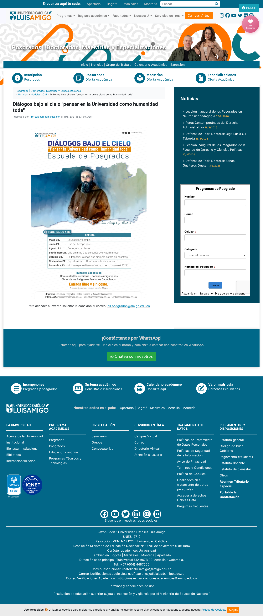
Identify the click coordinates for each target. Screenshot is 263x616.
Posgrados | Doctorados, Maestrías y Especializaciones (48, 90)
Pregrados (56, 440)
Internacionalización (20, 461)
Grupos (97, 442)
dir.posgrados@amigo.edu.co (128, 306)
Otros (224, 475)
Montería (150, 4)
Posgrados (57, 446)
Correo (139, 442)
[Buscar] (216, 4)
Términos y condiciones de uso (131, 586)
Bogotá (112, 4)
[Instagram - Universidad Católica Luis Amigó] (222, 15)
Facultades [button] (120, 16)
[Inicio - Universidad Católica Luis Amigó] (30, 15)
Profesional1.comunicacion (45, 116)
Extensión (177, 64)
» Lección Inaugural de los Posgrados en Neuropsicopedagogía (212, 113)
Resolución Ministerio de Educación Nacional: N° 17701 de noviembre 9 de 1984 (131, 546)
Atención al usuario (148, 455)
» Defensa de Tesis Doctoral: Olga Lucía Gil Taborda (214, 136)
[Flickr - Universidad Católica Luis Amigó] (246, 15)
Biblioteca (13, 455)
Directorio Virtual (147, 448)
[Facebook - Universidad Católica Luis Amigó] (227, 15)
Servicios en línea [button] (168, 16)
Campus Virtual (199, 15)
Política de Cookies (191, 474)
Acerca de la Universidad (24, 436)
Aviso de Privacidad (191, 461)
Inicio (84, 64)
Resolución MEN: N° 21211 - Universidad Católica (131, 541)
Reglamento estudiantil (236, 457)
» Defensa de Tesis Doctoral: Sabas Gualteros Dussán (209, 163)
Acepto (233, 610)
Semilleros (99, 436)
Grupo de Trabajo (119, 64)
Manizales (131, 4)
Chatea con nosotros (133, 356)
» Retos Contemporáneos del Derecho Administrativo (211, 125)
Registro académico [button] (92, 16)
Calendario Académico (151, 64)
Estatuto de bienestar (235, 469)
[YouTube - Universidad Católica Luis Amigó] (233, 15)
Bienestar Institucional (22, 448)
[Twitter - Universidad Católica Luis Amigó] (240, 15)
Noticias (97, 64)
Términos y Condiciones (194, 468)
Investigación (103, 425)
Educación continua (63, 452)
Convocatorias (102, 448)
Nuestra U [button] (142, 16)
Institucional (15, 442)
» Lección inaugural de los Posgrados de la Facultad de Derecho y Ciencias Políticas (214, 149)
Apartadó (94, 4)
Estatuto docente (232, 463)
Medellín (174, 408)
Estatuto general (232, 440)
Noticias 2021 (39, 94)
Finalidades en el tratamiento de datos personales (192, 484)
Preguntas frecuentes (192, 506)
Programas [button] (65, 16)
